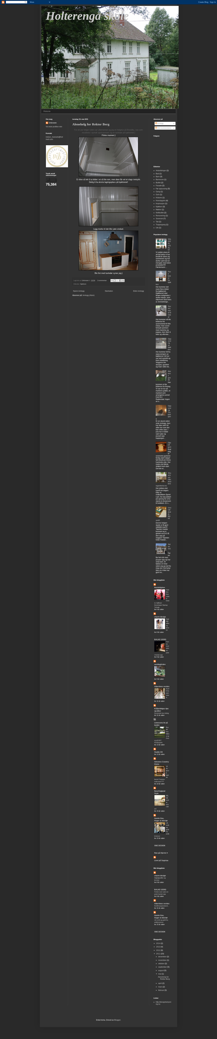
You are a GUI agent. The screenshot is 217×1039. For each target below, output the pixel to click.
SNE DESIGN (159, 846)
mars (160, 987)
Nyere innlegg (78, 291)
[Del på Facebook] (120, 280)
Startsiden (109, 291)
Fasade (159, 186)
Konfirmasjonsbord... (167, 693)
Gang (158, 192)
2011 (158, 954)
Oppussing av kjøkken (169, 344)
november (162, 960)
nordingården (159, 664)
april (160, 983)
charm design (160, 617)
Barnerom (160, 180)
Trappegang (161, 225)
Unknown (53, 123)
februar (161, 990)
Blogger (117, 1020)
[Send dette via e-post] (111, 280)
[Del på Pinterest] (123, 280)
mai (160, 974)
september (162, 967)
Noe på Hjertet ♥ (161, 853)
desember (162, 957)
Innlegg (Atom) (88, 295)
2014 (158, 943)
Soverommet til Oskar (169, 311)
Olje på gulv (169, 445)
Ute (157, 228)
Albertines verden (161, 686)
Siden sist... (169, 547)
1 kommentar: (102, 280)
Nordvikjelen (159, 588)
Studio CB (158, 752)
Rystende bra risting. (161, 713)
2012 (158, 950)
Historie (46, 111)
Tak (157, 222)
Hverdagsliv (160, 201)
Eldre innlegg (138, 291)
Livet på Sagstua (161, 860)
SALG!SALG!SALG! (169, 244)
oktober (161, 964)
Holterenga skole (87, 15)
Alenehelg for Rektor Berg (90, 124)
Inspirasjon (160, 204)
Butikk (158, 183)
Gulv (157, 195)
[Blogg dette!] (114, 280)
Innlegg (160, 123)
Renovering (160, 216)
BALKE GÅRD (160, 640)
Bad (157, 174)
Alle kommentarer (164, 128)
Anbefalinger (161, 171)
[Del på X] (117, 280)
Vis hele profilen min (54, 127)
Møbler (158, 210)
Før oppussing (161, 189)
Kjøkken (83, 284)
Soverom (159, 219)
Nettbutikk (160, 213)
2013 (158, 947)
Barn (158, 177)
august (161, 970)
